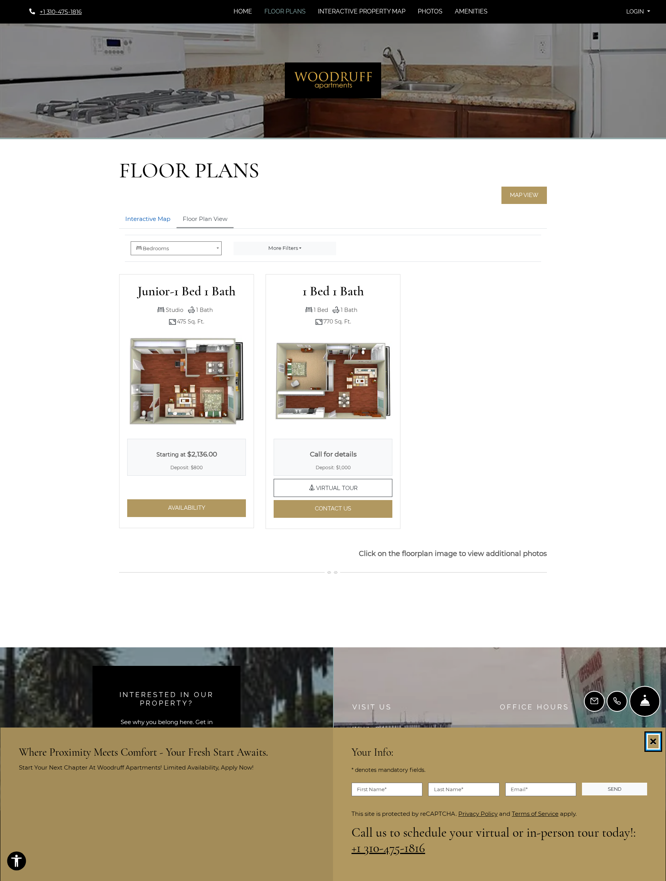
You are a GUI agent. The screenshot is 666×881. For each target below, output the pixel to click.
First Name (372, 789)
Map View (524, 195)
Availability (207, 507)
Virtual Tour (353, 487)
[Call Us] (617, 701)
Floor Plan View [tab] (205, 218)
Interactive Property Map (361, 11)
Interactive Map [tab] (147, 218)
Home (243, 11)
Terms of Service (535, 813)
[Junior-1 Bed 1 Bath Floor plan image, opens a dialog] (186, 381)
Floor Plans (285, 11)
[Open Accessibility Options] (16, 862)
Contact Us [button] (353, 508)
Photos (430, 11)
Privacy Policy (478, 813)
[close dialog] (653, 741)
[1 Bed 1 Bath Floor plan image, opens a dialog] (333, 381)
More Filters (283, 248)
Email (519, 789)
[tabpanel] (333, 388)
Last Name (448, 789)
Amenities (471, 11)
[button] (638, 11)
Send (614, 789)
